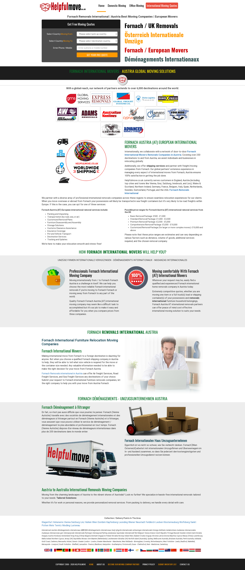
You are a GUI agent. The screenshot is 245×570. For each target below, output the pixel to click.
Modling (66, 525)
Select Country (59, 34)
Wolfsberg (184, 522)
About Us (101, 564)
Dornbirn (102, 522)
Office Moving (136, 5)
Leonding (123, 522)
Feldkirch (150, 522)
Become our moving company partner (123, 564)
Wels (51, 525)
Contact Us (185, 564)
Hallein (88, 522)
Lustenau (75, 525)
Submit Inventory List (167, 564)
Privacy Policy (148, 564)
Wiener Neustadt (136, 522)
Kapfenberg (112, 522)
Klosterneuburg (171, 522)
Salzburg (75, 522)
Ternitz (58, 525)
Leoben (159, 522)
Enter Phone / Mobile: (62, 48)
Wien (94, 522)
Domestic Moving (117, 5)
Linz (82, 522)
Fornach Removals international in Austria (62, 373)
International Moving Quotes (162, 5)
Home (101, 5)
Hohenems (58, 522)
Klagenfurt (47, 522)
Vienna (67, 522)
